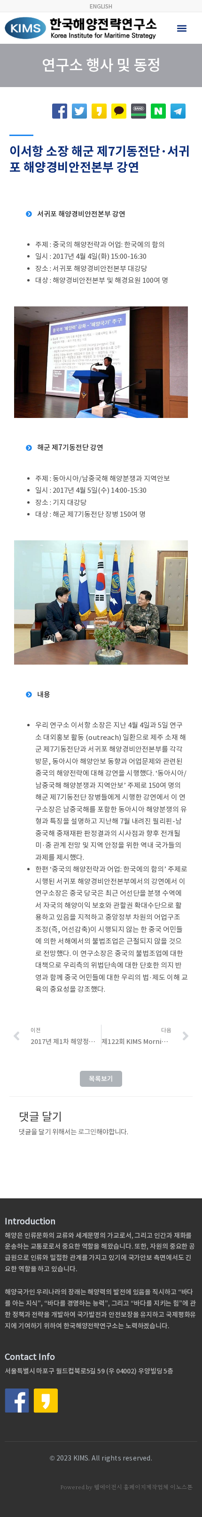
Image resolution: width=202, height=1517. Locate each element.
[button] (182, 28)
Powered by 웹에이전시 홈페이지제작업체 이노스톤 (126, 1487)
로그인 (87, 1132)
